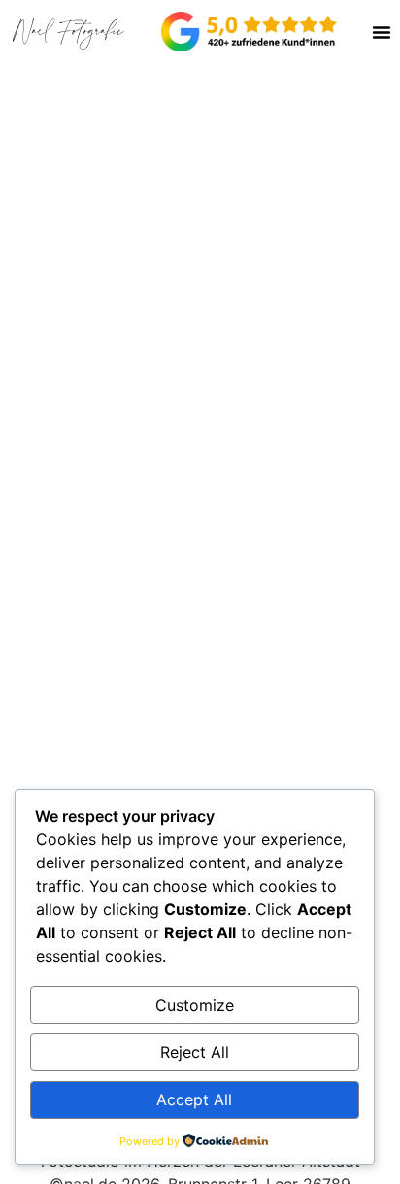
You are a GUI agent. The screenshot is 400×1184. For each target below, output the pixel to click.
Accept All (194, 1099)
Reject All (194, 1052)
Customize (194, 1005)
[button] (381, 32)
